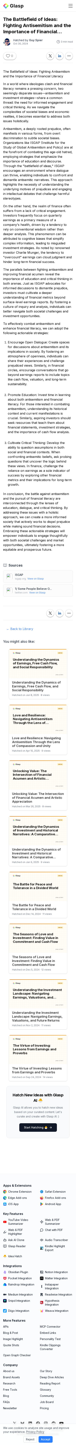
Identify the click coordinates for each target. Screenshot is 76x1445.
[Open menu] (70, 6)
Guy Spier (36, 40)
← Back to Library (19, 629)
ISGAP (19, 574)
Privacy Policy (35, 1431)
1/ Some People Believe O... (33, 588)
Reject (30, 1439)
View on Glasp (35, 578)
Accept (45, 1439)
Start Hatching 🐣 (36, 1127)
